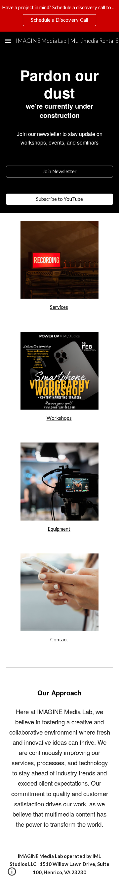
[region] (59, 16)
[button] (8, 41)
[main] (59, 104)
